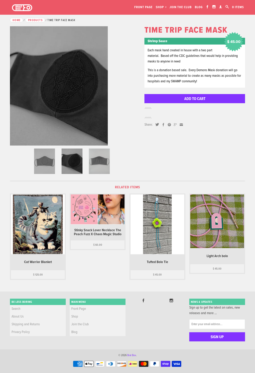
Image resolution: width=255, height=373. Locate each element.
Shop (161, 7)
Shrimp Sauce (157, 41)
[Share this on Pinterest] (168, 124)
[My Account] (221, 7)
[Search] (227, 7)
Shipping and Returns (26, 324)
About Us (18, 316)
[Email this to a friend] (180, 124)
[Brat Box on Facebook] (207, 7)
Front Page (143, 7)
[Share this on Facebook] (162, 124)
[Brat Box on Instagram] (214, 7)
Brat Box (131, 355)
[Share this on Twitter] (156, 124)
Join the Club (181, 7)
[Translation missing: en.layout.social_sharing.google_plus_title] (174, 124)
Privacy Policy (21, 332)
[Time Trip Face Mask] (75, 86)
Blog (199, 7)
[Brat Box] (22, 8)
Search (16, 309)
